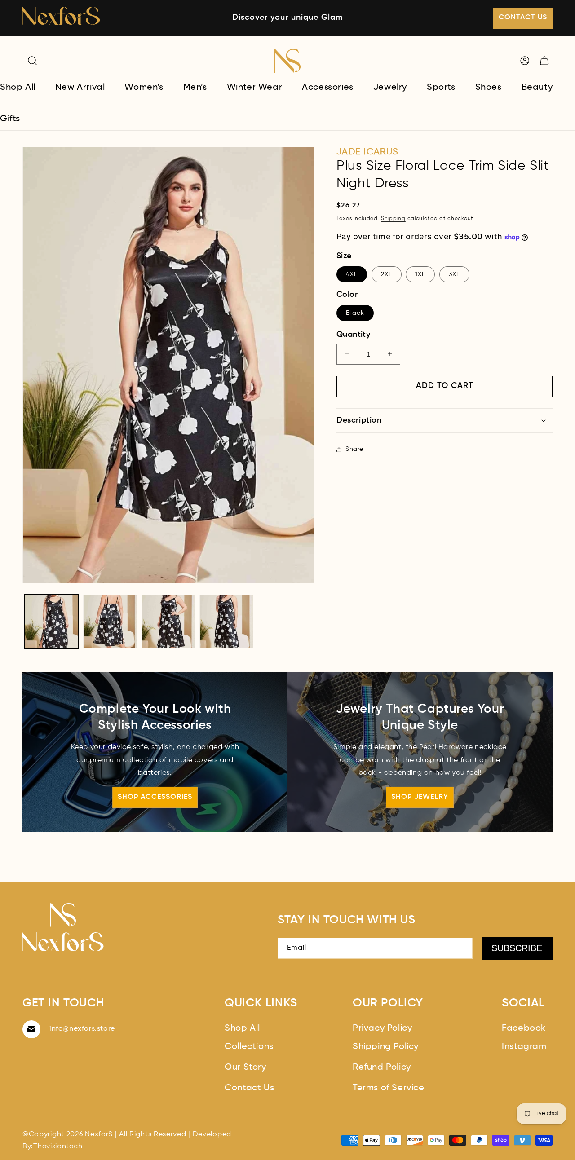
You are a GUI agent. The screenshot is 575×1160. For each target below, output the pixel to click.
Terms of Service (389, 1088)
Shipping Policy (386, 1046)
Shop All (242, 1028)
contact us (523, 17)
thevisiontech (57, 1146)
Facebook (524, 1028)
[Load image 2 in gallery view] (110, 621)
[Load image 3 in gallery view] (168, 621)
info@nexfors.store (82, 1028)
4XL (352, 274)
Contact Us (249, 1088)
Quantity (353, 335)
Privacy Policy (382, 1028)
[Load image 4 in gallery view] (226, 621)
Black (355, 313)
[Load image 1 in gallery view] (52, 621)
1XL (420, 274)
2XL (386, 274)
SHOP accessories (155, 797)
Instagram (524, 1046)
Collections (249, 1046)
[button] (32, 61)
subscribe (516, 948)
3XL (454, 274)
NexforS (99, 1134)
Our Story (245, 1067)
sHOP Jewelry (419, 797)
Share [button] (354, 449)
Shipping (393, 218)
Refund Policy (382, 1067)
